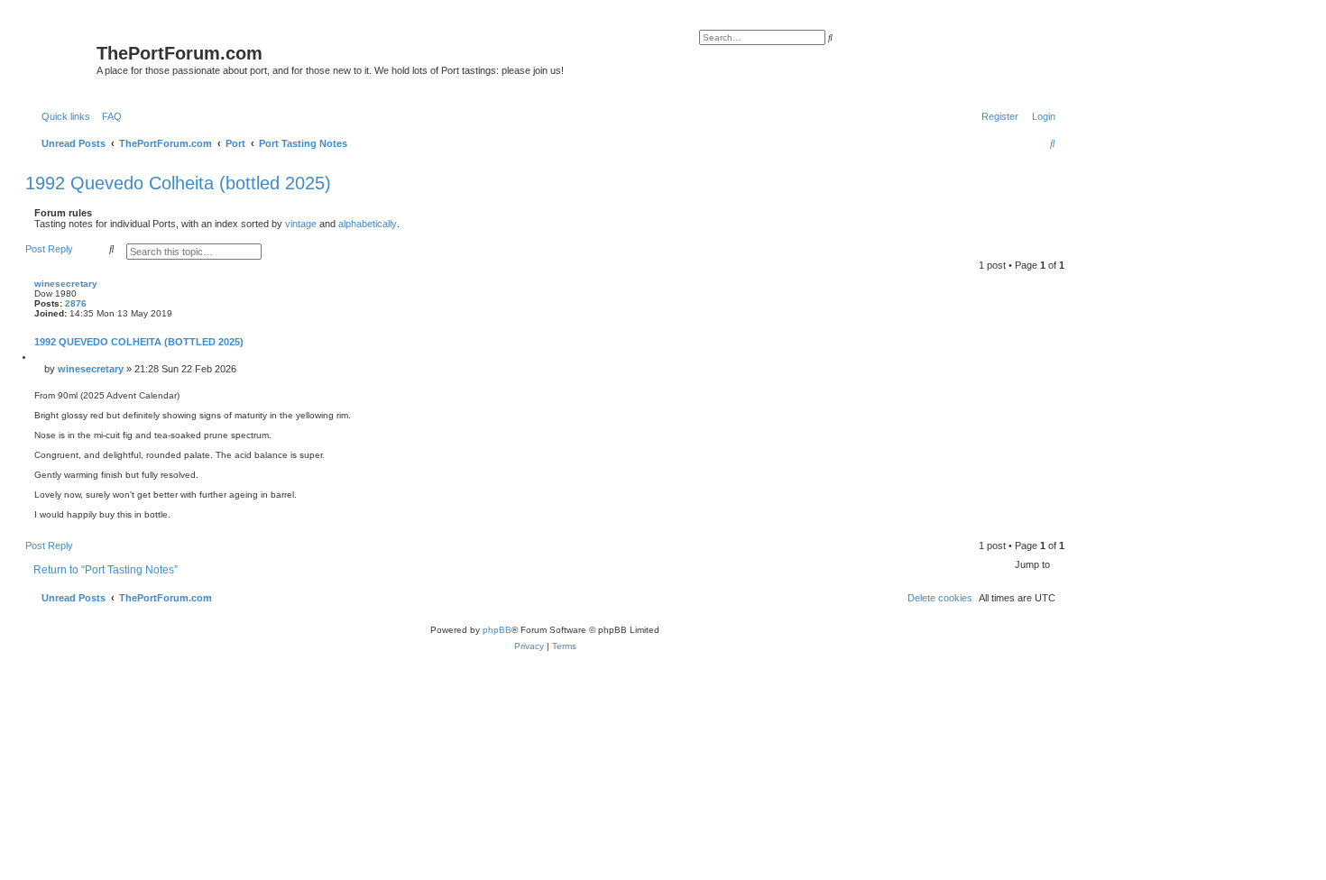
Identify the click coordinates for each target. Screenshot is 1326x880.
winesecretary (65, 284)
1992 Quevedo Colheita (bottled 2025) (178, 183)
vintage (301, 223)
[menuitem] (108, 116)
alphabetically (367, 223)
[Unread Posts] (63, 57)
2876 (76, 303)
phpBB (497, 630)
